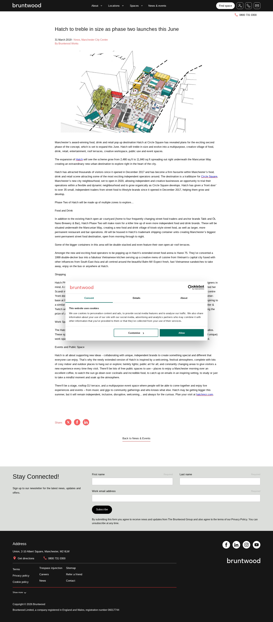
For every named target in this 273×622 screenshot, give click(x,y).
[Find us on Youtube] (256, 545)
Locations (114, 5)
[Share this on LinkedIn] (86, 422)
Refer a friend (74, 574)
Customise (134, 333)
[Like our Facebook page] (226, 545)
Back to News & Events (136, 438)
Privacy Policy (239, 519)
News (42, 580)
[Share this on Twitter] (68, 422)
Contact (70, 580)
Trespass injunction (50, 568)
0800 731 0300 (248, 14)
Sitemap (71, 568)
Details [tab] (136, 297)
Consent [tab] (89, 297)
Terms (16, 569)
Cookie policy (21, 581)
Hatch (79, 159)
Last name (220, 474)
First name (132, 474)
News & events (157, 5)
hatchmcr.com (204, 394)
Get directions (26, 558)
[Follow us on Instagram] (246, 545)
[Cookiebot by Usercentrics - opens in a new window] (190, 287)
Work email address (176, 491)
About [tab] (183, 297)
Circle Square (209, 176)
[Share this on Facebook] (77, 422)
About (94, 5)
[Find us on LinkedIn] (236, 545)
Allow (182, 333)
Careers (44, 574)
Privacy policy (21, 575)
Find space (225, 5)
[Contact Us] (257, 5)
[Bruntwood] (27, 6)
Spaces (134, 5)
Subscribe (102, 509)
